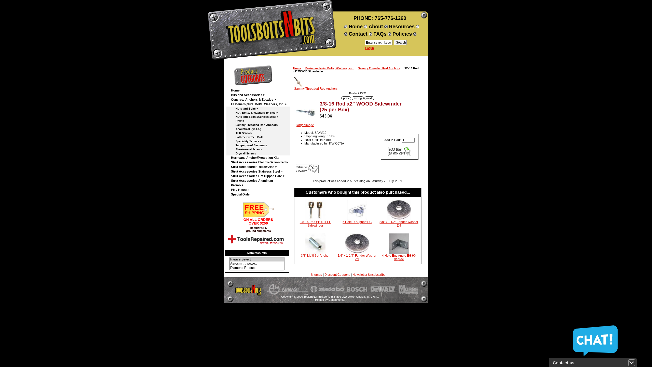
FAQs (380, 34)
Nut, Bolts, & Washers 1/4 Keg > (254, 112)
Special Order (241, 194)
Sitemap (316, 275)
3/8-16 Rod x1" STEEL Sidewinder (315, 223)
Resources (402, 26)
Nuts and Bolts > (244, 108)
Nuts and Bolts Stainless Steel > (254, 116)
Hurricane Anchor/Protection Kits (255, 158)
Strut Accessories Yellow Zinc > (254, 167)
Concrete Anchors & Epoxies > (253, 99)
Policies (402, 34)
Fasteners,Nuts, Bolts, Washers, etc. (329, 68)
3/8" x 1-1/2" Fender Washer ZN (398, 223)
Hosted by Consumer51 (330, 299)
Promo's (237, 185)
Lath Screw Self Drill (247, 137)
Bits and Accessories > (248, 95)
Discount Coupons (337, 275)
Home (356, 26)
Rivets (237, 120)
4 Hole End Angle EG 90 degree (399, 257)
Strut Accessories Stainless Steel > (256, 171)
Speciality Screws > (246, 141)
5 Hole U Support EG (357, 222)
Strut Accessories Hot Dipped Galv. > (258, 176)
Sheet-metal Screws (246, 149)
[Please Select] (257, 259)
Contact (358, 34)
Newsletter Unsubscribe (369, 275)
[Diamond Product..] (257, 268)
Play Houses (240, 190)
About (376, 26)
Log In (369, 48)
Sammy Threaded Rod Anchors (379, 68)
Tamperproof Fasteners (249, 145)
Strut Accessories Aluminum (252, 180)
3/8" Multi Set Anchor (315, 255)
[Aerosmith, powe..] (257, 263)
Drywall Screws (243, 153)
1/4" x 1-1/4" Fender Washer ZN (357, 257)
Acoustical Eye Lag (246, 128)
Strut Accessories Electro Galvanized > (259, 162)
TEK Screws (241, 133)
